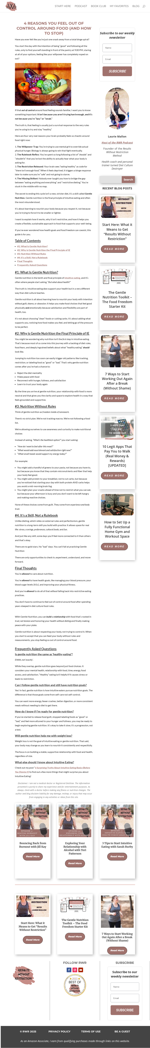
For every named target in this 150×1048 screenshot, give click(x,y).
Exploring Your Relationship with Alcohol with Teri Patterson (74, 848)
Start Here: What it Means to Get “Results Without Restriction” (117, 231)
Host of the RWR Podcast (117, 142)
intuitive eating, (72, 277)
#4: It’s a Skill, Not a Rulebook (32, 257)
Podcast (81, 6)
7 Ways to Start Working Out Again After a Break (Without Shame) (117, 381)
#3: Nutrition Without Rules (31, 253)
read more (114, 249)
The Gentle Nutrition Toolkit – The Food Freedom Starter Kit (117, 299)
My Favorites (119, 6)
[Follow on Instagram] (75, 970)
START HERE (63, 6)
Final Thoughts (25, 261)
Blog (135, 6)
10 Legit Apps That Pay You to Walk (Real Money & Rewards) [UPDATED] (117, 456)
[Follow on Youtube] (80, 970)
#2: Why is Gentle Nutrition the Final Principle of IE (43, 250)
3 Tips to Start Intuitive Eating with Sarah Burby (117, 845)
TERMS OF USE (90, 1031)
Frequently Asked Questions (32, 265)
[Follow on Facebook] (69, 970)
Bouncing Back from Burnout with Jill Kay (32, 845)
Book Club (98, 6)
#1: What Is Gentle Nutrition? (32, 246)
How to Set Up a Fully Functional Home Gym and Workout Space (117, 529)
